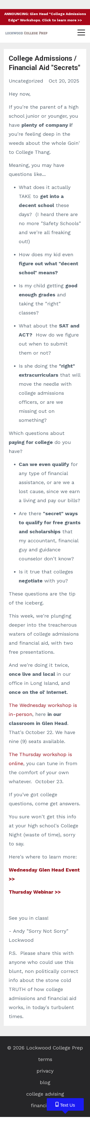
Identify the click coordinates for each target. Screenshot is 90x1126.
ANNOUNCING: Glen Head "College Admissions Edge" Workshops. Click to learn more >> (45, 17)
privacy (45, 1071)
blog (45, 1082)
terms (45, 1059)
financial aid (45, 1105)
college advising (45, 1094)
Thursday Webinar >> (35, 892)
